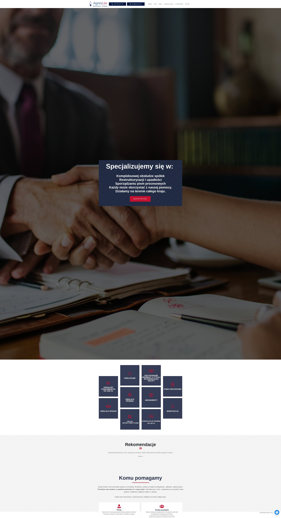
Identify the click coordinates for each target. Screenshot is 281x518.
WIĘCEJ (130, 421)
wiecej (108, 410)
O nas (155, 4)
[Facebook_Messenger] (277, 512)
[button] (99, 455)
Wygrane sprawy (169, 4)
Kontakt (187, 4)
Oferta (160, 4)
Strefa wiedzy (179, 4)
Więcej (130, 399)
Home (150, 4)
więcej (108, 392)
